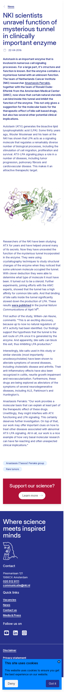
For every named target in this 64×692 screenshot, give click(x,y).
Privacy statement (14, 657)
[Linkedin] (15, 633)
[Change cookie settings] (58, 661)
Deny (11, 683)
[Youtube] (6, 633)
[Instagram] (24, 633)
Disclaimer (9, 650)
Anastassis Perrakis (37, 82)
